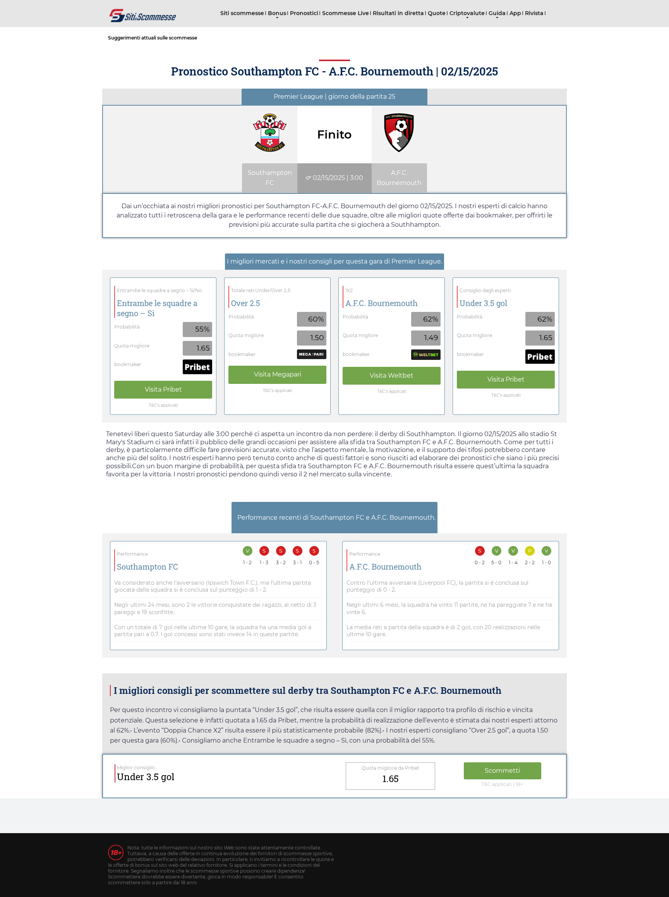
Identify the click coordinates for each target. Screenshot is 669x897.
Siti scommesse (242, 13)
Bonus (277, 13)
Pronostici (304, 13)
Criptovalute (467, 13)
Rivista (534, 13)
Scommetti (502, 770)
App (515, 13)
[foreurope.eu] (143, 12)
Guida (497, 13)
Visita (163, 389)
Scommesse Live (345, 13)
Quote (437, 13)
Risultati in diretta (398, 13)
